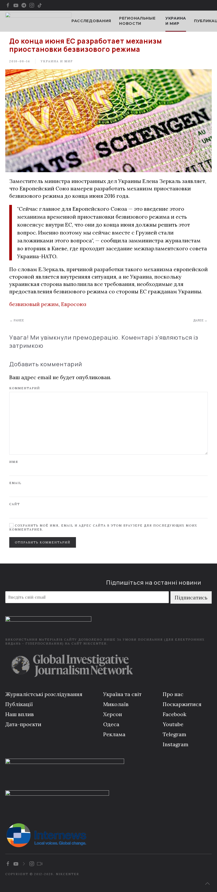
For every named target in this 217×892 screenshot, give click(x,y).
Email (15, 483)
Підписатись (191, 597)
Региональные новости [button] (137, 21)
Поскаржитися (182, 704)
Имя (13, 462)
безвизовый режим (34, 304)
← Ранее (17, 320)
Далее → (200, 320)
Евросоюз (73, 304)
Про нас (173, 694)
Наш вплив (19, 714)
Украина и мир (175, 21)
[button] (207, 883)
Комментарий (24, 388)
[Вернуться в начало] (38, 21)
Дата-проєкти (23, 724)
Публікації (19, 704)
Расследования (91, 20)
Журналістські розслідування (43, 694)
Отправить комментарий (42, 542)
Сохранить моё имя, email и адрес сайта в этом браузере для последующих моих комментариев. (103, 527)
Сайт (14, 504)
